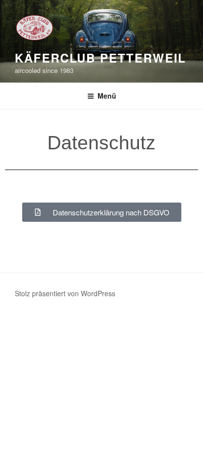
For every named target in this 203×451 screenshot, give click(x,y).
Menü (107, 96)
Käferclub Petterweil (100, 57)
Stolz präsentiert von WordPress (65, 293)
